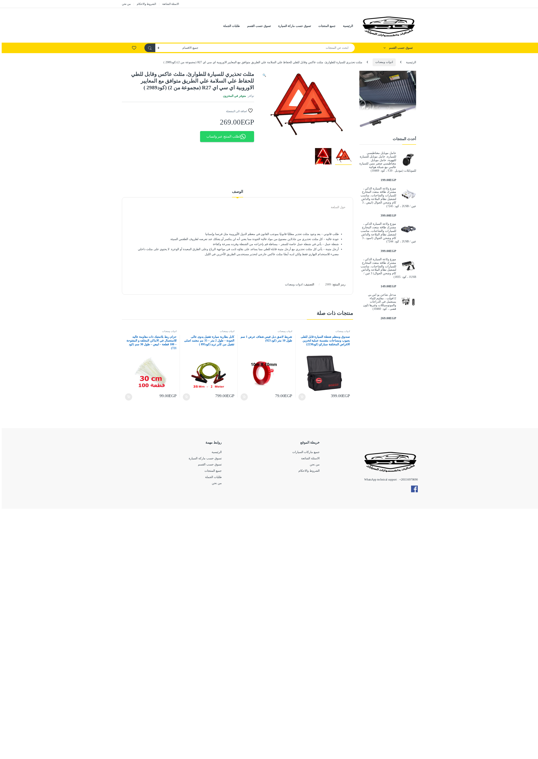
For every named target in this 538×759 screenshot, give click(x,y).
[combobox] (278, 47)
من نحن (126, 3)
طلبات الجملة (231, 26)
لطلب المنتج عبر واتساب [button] (223, 136)
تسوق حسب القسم (259, 26)
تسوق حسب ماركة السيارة (294, 26)
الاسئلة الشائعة (170, 3)
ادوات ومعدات (384, 62)
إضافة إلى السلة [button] (302, 397)
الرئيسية (348, 26)
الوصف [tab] (237, 192)
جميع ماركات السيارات (306, 452)
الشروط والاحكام (146, 3)
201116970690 (409, 479)
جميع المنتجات (327, 26)
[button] (264, 75)
